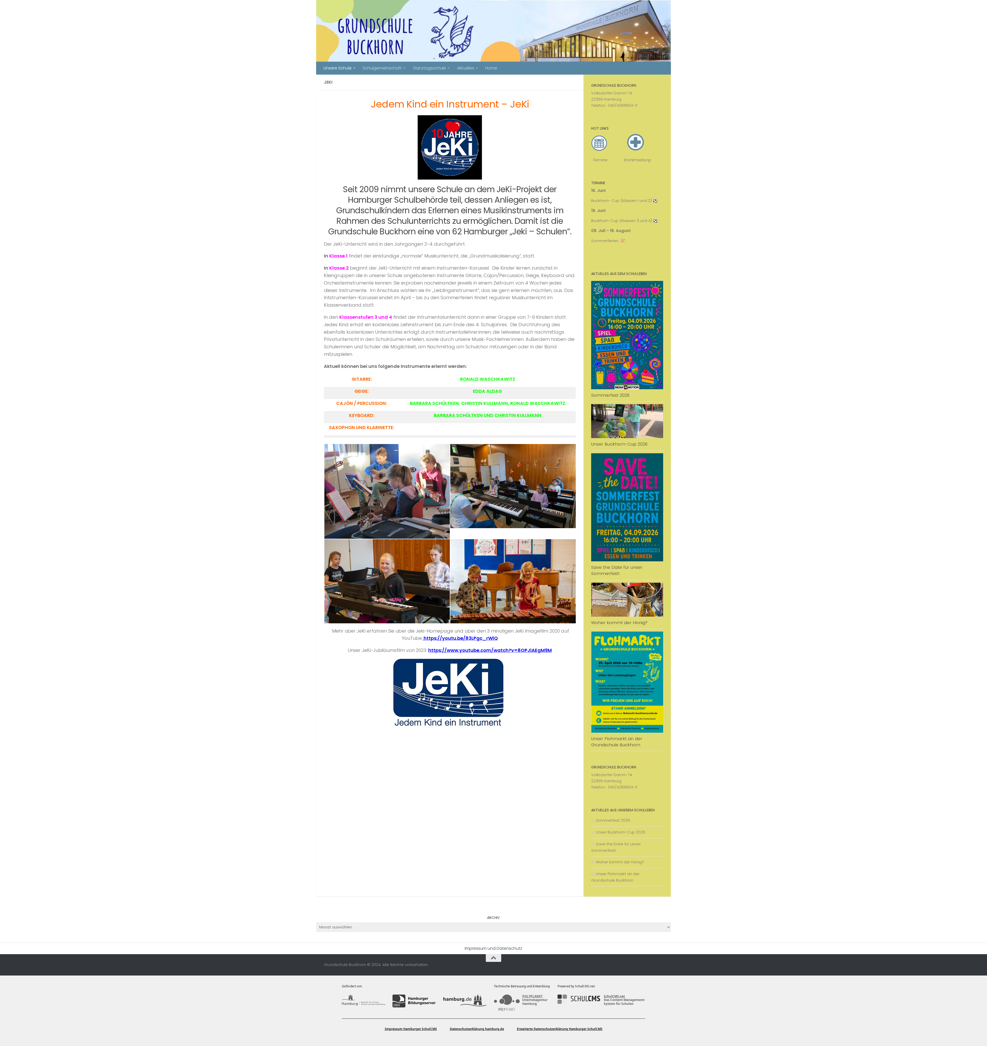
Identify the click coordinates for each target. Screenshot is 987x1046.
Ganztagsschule (429, 68)
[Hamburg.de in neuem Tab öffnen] (464, 1001)
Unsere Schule (338, 68)
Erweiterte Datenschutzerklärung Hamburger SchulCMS (559, 1029)
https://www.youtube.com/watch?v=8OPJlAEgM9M (490, 650)
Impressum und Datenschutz (493, 948)
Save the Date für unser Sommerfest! (617, 570)
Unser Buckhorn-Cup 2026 (619, 444)
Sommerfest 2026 (610, 395)
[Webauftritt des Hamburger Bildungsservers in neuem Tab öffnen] (413, 1001)
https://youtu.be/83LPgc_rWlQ (460, 638)
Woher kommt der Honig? (619, 622)
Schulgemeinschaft (382, 68)
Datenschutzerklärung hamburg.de (477, 1029)
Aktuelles (465, 68)
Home (491, 68)
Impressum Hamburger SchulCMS (411, 1029)
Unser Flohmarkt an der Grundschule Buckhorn (616, 741)
